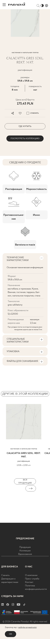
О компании (31, 575)
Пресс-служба (32, 578)
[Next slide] (31, 488)
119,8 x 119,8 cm (24, 465)
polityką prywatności (27, 627)
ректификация (23, 461)
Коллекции (25, 550)
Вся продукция (25, 481)
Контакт (29, 582)
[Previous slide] (19, 488)
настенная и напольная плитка (23, 448)
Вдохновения (25, 554)
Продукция (25, 547)
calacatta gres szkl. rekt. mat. (24, 455)
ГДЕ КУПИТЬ (25, 126)
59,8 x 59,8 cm (25, 81)
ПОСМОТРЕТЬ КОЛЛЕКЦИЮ (25, 138)
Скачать (5, 575)
